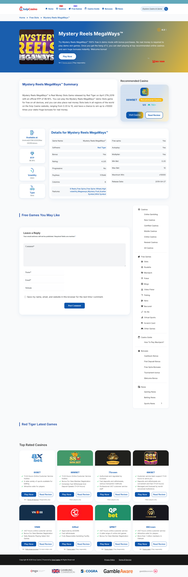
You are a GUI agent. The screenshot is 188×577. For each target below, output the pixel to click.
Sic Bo (146, 312)
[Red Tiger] (158, 61)
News (120, 9)
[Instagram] (155, 2)
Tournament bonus (152, 372)
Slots (146, 261)
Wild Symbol (100, 194)
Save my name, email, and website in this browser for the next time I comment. (65, 297)
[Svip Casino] (28, 9)
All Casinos (148, 248)
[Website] (166, 2)
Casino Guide (93, 9)
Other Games (149, 328)
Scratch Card (149, 323)
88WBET (75, 472)
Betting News (149, 397)
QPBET (112, 527)
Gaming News (150, 392)
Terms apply (67, 63)
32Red (75, 527)
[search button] (166, 9)
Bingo (146, 284)
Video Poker (149, 289)
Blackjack (148, 273)
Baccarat (148, 306)
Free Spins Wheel (93, 189)
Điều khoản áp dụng (32, 549)
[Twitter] (147, 2)
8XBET (37, 472)
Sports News (149, 403)
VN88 (37, 527)
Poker (146, 278)
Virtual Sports (150, 317)
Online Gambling (151, 214)
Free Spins (81, 189)
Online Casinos (150, 237)
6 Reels (73, 189)
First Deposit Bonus (152, 361)
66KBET (151, 472)
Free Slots (34, 17)
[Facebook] (144, 2)
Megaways (82, 191)
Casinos (62, 9)
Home (50, 9)
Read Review (154, 115)
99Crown (151, 527)
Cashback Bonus (151, 356)
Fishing (147, 295)
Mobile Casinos (150, 231)
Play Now (67, 56)
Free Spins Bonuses (152, 367)
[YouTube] (151, 2)
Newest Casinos (151, 242)
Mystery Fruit (93, 191)
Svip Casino (56, 560)
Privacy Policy (109, 560)
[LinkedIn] (158, 2)
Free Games (77, 9)
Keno (146, 301)
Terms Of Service (33, 500)
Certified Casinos (151, 226)
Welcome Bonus (150, 378)
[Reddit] (162, 2)
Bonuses (109, 9)
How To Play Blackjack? (154, 342)
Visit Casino (135, 115)
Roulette (147, 267)
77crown (113, 472)
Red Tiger (102, 147)
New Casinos (149, 220)
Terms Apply (109, 549)
